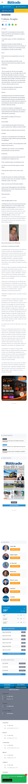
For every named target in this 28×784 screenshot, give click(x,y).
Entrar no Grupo (7, 780)
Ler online (14, 502)
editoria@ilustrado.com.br (12, 738)
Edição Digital (8, 6)
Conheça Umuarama (21, 687)
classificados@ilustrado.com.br (13, 747)
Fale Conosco (21, 684)
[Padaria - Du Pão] (14, 388)
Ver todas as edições (14, 505)
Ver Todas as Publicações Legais (14, 674)
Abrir (23, 632)
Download (22, 663)
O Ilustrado (7, 684)
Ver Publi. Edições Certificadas (14, 653)
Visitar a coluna (15, 549)
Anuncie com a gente (22, 10)
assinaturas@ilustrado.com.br (13, 728)
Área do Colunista (14, 689)
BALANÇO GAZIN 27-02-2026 (8, 639)
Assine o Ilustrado (8, 10)
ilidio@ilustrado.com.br (11, 757)
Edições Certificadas (22, 6)
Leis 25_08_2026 (5, 670)
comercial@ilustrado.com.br (12, 767)
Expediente (7, 687)
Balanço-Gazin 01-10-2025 (7, 642)
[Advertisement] (14, 418)
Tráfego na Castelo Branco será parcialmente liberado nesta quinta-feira (14, 446)
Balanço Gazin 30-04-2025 (7, 646)
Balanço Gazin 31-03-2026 (7, 635)
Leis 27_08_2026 (5, 663)
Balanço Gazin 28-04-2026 (7, 632)
